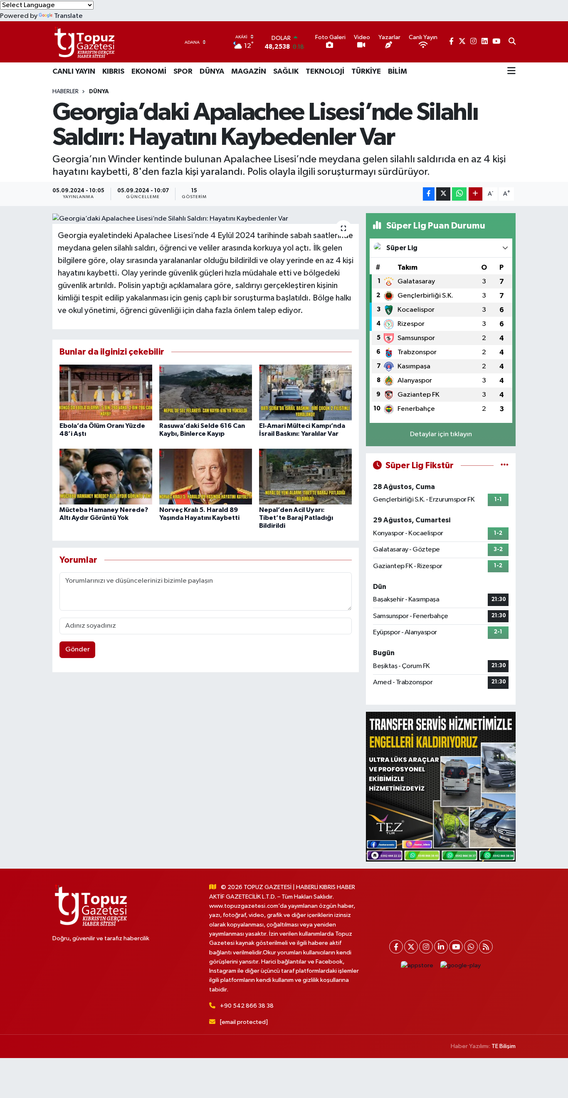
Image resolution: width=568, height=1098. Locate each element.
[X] (411, 947)
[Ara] (512, 42)
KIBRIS (113, 71)
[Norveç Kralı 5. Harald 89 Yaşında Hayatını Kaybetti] (205, 476)
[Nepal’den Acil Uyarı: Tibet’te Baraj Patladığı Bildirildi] (305, 476)
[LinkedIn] (441, 947)
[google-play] (461, 965)
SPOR (183, 71)
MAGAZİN (248, 71)
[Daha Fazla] (475, 194)
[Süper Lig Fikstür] (505, 465)
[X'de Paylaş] (443, 194)
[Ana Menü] (511, 71)
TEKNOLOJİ (325, 71)
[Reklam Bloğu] (441, 786)
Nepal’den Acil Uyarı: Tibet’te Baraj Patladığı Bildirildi (296, 518)
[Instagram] (426, 947)
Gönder (77, 649)
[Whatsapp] (471, 947)
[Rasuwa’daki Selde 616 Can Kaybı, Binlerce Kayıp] (205, 392)
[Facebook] (396, 947)
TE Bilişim (503, 1046)
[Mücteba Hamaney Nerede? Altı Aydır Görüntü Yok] (105, 476)
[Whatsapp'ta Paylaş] (459, 194)
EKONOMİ (148, 71)
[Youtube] (456, 947)
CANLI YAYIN (73, 71)
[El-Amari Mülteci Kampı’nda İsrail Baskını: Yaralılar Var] (305, 392)
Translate (68, 16)
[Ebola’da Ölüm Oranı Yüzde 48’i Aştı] (105, 392)
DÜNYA (212, 71)
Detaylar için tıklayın (441, 434)
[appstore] (417, 965)
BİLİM (397, 71)
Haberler (65, 91)
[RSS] (486, 947)
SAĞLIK (286, 71)
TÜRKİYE (366, 71)
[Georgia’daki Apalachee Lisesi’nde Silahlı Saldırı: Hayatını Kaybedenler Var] (205, 218)
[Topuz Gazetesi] (83, 42)
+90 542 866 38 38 (247, 1006)
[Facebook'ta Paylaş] (429, 194)
